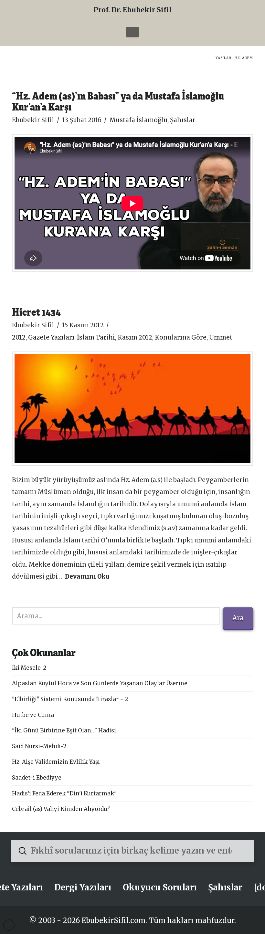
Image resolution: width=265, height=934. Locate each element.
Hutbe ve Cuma (33, 715)
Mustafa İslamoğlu (138, 120)
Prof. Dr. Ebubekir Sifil (132, 9)
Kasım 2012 (135, 337)
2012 (19, 337)
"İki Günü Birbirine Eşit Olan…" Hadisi (64, 730)
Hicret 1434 (36, 311)
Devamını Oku (87, 576)
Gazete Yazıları (51, 337)
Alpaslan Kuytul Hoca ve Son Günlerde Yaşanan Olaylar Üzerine (99, 683)
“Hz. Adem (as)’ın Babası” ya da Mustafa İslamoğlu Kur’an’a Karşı (118, 101)
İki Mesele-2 (29, 667)
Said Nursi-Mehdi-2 (39, 746)
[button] (132, 32)
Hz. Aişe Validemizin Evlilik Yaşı (56, 761)
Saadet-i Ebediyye (36, 777)
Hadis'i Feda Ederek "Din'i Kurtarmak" (64, 793)
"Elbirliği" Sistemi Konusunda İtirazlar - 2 (70, 699)
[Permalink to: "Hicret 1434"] (132, 408)
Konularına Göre (181, 337)
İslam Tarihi (96, 337)
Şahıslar (183, 120)
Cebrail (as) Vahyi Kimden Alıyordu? (61, 809)
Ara (238, 618)
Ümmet (220, 337)
